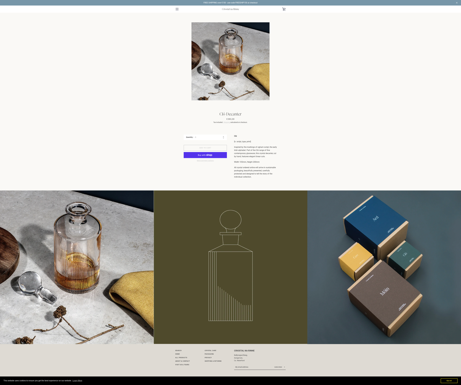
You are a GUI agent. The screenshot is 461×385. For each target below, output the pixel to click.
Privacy (208, 357)
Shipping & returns (213, 361)
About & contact (182, 361)
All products (181, 357)
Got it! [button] (449, 381)
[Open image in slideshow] (230, 61)
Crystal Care (210, 350)
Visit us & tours (182, 365)
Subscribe (278, 367)
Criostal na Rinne (230, 9)
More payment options (205, 161)
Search (178, 350)
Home (177, 354)
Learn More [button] (77, 381)
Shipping (226, 122)
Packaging (209, 354)
